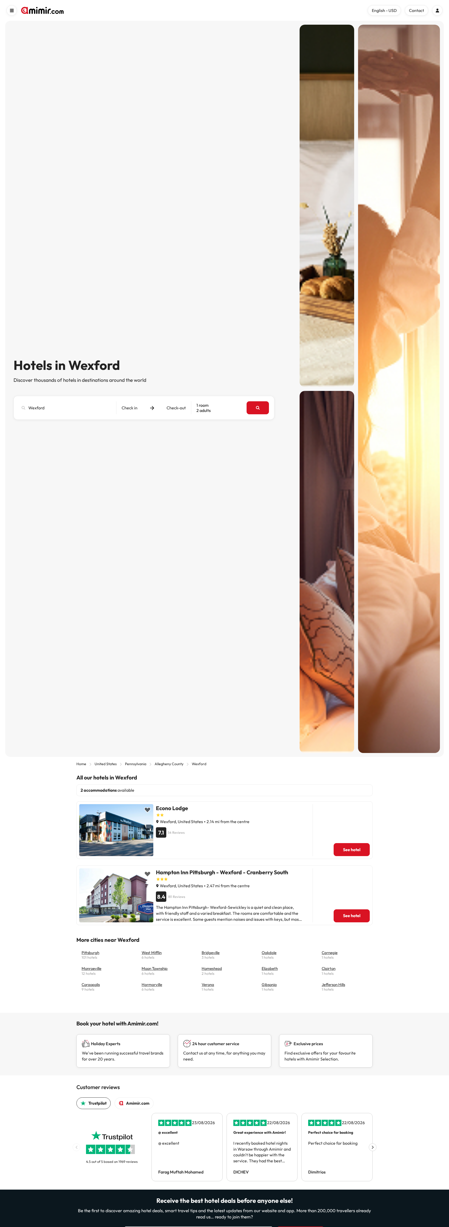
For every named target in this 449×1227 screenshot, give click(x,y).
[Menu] (11, 10)
